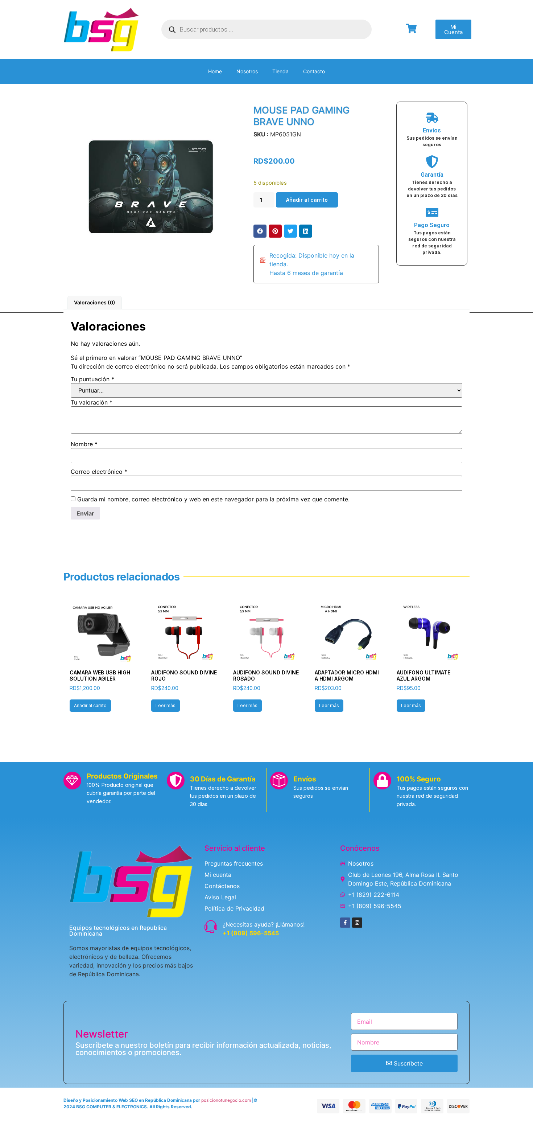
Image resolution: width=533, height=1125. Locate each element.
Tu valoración (91, 402)
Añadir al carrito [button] (90, 705)
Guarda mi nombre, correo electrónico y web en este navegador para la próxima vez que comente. (213, 499)
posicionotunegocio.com (226, 1100)
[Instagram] (357, 922)
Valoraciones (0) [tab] (94, 302)
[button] (259, 231)
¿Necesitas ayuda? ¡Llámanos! (264, 924)
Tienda (280, 71)
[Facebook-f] (345, 922)
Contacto (314, 71)
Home (215, 71)
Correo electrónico (99, 472)
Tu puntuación (92, 379)
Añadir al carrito (307, 200)
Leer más (165, 705)
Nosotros (247, 71)
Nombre (84, 444)
